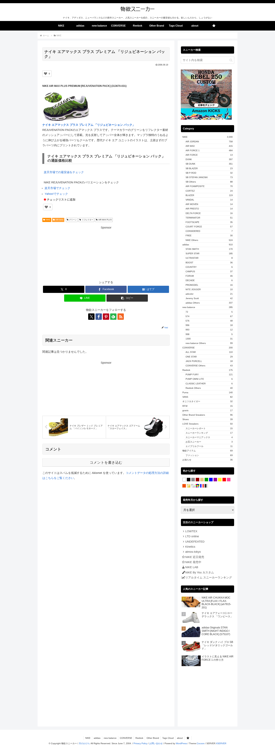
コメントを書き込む (106, 462)
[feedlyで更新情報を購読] (113, 316)
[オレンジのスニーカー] (184, 486)
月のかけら (84, 743)
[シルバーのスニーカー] (193, 486)
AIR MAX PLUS (105, 220)
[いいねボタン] (45, 73)
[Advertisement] (106, 252)
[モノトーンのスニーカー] (206, 486)
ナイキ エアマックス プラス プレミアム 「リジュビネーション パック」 (88, 124)
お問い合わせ (156, 743)
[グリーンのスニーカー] (206, 480)
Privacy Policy (140, 743)
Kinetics (190, 546)
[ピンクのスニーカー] (228, 480)
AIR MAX (59, 220)
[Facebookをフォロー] (98, 316)
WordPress (181, 743)
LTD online (192, 536)
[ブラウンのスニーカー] (197, 480)
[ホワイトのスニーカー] (184, 480)
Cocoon (200, 743)
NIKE (48, 220)
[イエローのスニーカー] (220, 480)
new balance (110, 738)
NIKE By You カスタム (199, 572)
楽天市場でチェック (57, 188)
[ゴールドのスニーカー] (188, 486)
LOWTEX (191, 531)
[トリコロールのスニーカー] (202, 486)
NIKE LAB (191, 567)
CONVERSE (126, 738)
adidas (97, 738)
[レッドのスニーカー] (224, 480)
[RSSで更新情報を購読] (120, 316)
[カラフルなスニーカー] (197, 486)
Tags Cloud (168, 738)
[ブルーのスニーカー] (211, 480)
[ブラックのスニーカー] (188, 480)
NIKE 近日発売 (194, 557)
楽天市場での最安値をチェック (64, 172)
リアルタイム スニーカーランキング (208, 577)
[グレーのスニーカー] (193, 480)
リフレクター (87, 220)
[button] (127, 298)
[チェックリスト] (213, 26)
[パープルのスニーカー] (215, 480)
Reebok (139, 738)
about (180, 738)
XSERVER (221, 743)
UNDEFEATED (194, 541)
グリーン (73, 220)
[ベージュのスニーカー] (202, 480)
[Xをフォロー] (91, 316)
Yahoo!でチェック (56, 193)
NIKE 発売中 (193, 562)
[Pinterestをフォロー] (106, 316)
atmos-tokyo (193, 551)
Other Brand (153, 738)
